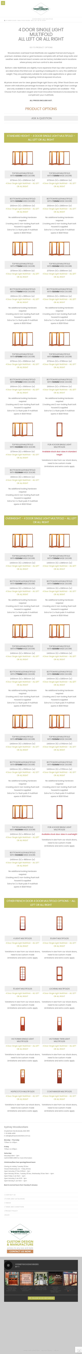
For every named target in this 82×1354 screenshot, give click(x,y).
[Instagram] (17, 1284)
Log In (56, 1350)
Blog (7, 1215)
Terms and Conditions (14, 1207)
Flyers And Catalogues (15, 1199)
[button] (3, 3)
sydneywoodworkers (12, 1274)
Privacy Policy (11, 1211)
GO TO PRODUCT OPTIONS (41, 47)
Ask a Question (41, 118)
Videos (8, 1203)
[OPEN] (12, 1278)
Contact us (10, 1195)
